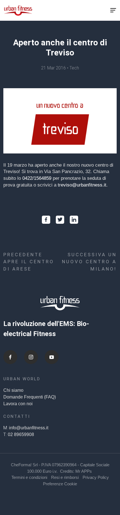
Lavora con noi (18, 403)
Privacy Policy (96, 477)
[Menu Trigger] (113, 10)
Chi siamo (13, 390)
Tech (74, 68)
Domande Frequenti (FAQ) (29, 397)
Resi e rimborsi (65, 477)
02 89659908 (21, 434)
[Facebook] (10, 357)
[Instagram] (31, 357)
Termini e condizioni (29, 477)
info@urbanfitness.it (28, 427)
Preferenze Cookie (60, 483)
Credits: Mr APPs (76, 471)
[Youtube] (52, 357)
